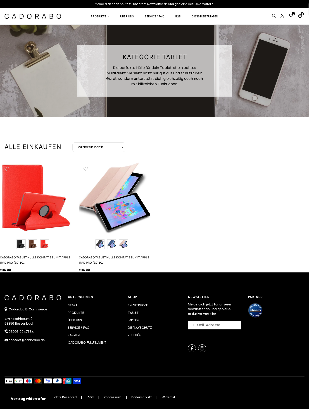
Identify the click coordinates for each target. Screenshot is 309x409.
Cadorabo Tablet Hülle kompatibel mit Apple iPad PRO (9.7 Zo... (35, 260)
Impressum (113, 397)
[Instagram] (202, 348)
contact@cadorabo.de (27, 340)
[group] (36, 198)
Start (73, 305)
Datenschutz (142, 397)
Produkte (76, 312)
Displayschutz (140, 327)
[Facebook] (192, 348)
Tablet (133, 312)
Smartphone (138, 305)
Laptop (134, 320)
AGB (90, 397)
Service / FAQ (79, 327)
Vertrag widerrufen (28, 398)
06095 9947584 (21, 331)
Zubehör (135, 335)
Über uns (75, 320)
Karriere (74, 335)
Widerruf (168, 397)
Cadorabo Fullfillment (87, 342)
